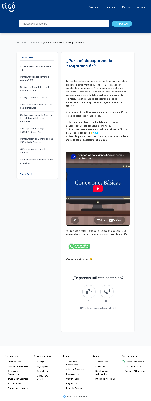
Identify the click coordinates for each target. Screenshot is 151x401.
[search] (64, 23)
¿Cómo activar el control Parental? (32, 151)
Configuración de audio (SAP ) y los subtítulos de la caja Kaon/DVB (36, 118)
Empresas (110, 7)
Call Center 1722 (133, 366)
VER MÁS (24, 174)
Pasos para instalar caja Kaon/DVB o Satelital (32, 130)
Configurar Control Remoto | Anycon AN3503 (34, 89)
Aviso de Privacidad (75, 369)
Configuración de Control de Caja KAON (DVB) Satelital (36, 141)
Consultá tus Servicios (43, 377)
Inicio (24, 42)
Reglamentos (72, 374)
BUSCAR (124, 23)
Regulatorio (71, 383)
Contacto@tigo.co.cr (135, 371)
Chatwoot (83, 396)
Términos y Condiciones (72, 363)
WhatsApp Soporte (135, 361)
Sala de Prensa (15, 383)
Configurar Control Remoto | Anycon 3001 (34, 79)
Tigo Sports (42, 366)
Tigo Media (42, 371)
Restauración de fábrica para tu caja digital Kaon (36, 106)
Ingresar (140, 7)
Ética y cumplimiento (18, 388)
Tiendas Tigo (101, 361)
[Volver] (18, 42)
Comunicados (72, 379)
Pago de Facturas (74, 388)
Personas (93, 7)
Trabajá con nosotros (18, 379)
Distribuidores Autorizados (102, 372)
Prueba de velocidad (105, 379)
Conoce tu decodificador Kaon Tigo (35, 68)
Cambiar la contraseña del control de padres (37, 161)
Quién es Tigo (14, 361)
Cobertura (100, 366)
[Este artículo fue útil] (89, 291)
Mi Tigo (126, 7)
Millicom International (18, 366)
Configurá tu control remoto (34, 97)
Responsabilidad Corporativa (15, 372)
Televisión (34, 42)
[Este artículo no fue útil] (107, 291)
